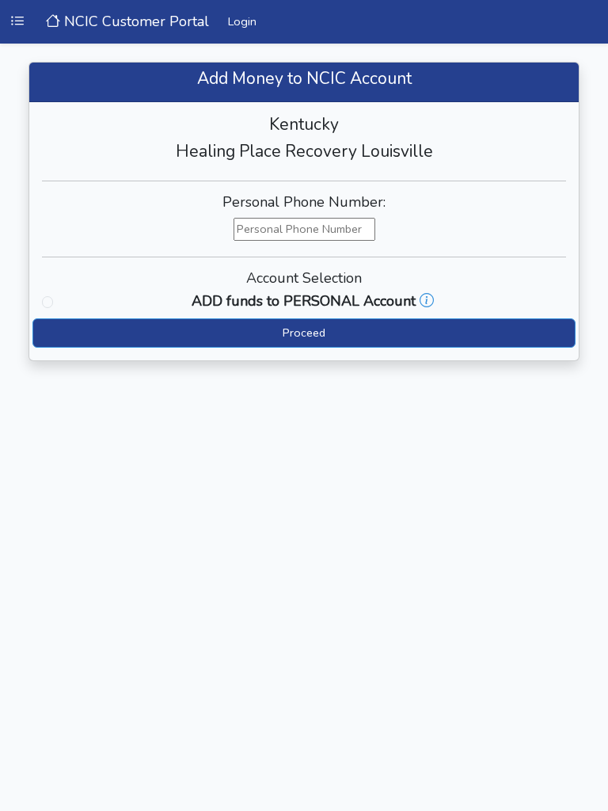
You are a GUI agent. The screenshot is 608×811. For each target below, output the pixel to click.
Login (242, 21)
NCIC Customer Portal (134, 21)
